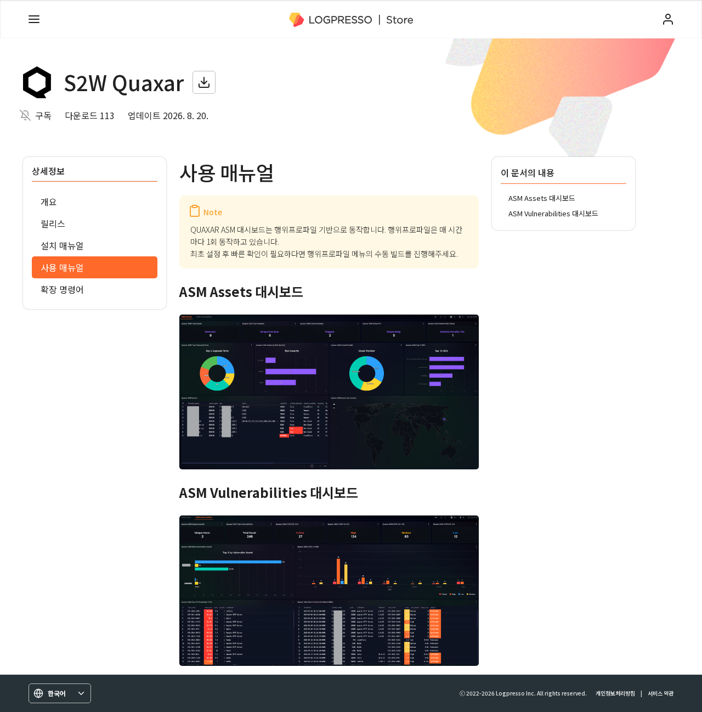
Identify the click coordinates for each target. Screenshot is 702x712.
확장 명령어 (62, 289)
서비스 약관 (660, 693)
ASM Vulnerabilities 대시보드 (553, 213)
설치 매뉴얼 (62, 245)
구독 (43, 115)
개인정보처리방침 (615, 693)
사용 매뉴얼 (62, 267)
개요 (49, 201)
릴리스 (53, 223)
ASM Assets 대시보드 (541, 198)
